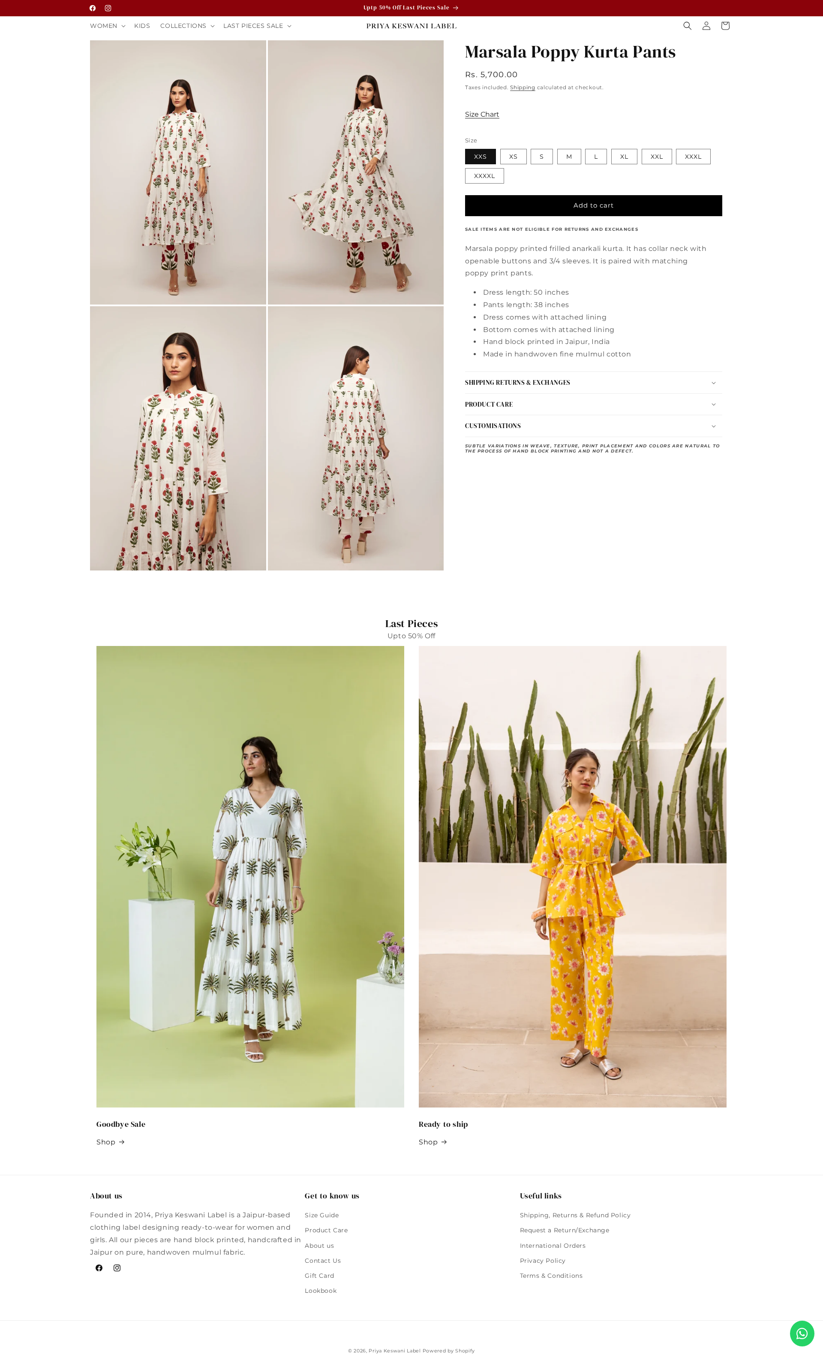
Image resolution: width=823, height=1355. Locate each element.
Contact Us (323, 1260)
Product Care (326, 1230)
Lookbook (320, 1291)
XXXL (693, 156)
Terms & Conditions (551, 1276)
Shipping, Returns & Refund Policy (575, 1215)
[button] (107, 26)
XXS (480, 156)
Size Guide (322, 1215)
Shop (105, 1142)
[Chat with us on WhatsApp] (802, 1333)
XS (513, 156)
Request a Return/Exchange (565, 1230)
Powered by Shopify (449, 1351)
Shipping (522, 87)
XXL (657, 156)
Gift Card (319, 1276)
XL (624, 156)
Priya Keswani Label (395, 1351)
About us (319, 1245)
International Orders (553, 1245)
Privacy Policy (543, 1260)
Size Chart (482, 114)
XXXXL (484, 176)
